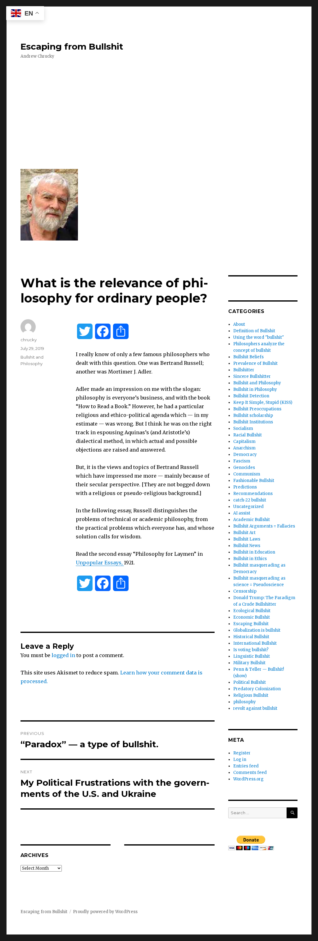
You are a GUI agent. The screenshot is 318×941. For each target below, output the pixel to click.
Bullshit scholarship (253, 415)
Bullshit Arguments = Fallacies (264, 526)
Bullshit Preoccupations (257, 409)
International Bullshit (255, 643)
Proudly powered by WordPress (105, 911)
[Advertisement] (160, 114)
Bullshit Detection (251, 396)
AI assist (241, 513)
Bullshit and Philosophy (257, 383)
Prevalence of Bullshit (255, 363)
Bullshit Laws (246, 539)
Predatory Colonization (257, 688)
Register (242, 753)
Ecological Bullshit (251, 610)
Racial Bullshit (247, 435)
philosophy (244, 702)
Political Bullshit (249, 682)
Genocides (244, 467)
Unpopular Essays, (100, 562)
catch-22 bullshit (249, 500)
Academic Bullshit (251, 519)
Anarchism (244, 448)
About (239, 324)
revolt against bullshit (255, 708)
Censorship (245, 591)
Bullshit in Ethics (250, 558)
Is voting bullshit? (251, 649)
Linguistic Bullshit (251, 656)
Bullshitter (243, 370)
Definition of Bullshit (254, 331)
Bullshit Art (244, 532)
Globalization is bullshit (256, 630)
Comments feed (250, 772)
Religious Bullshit (250, 695)
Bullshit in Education (254, 552)
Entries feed (246, 766)
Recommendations (253, 493)
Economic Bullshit (251, 617)
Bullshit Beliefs (248, 357)
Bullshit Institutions (253, 422)
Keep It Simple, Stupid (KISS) (262, 402)
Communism (246, 474)
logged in (63, 655)
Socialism (243, 428)
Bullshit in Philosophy (255, 389)
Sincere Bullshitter (252, 376)
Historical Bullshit (251, 636)
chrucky (28, 339)
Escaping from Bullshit (71, 46)
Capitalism (244, 441)
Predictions (245, 487)
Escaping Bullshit (251, 623)
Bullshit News (246, 545)
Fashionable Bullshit (253, 480)
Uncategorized (248, 506)
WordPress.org (248, 779)
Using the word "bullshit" (258, 337)
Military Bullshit (249, 662)
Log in (239, 759)
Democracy (245, 454)
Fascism (241, 461)
